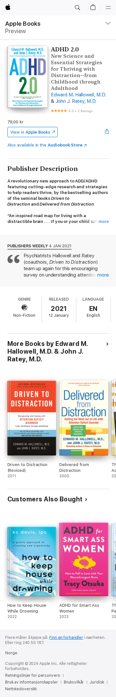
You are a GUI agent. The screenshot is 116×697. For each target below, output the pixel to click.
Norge (11, 653)
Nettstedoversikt (21, 689)
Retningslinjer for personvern (32, 675)
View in (30, 132)
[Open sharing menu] (107, 132)
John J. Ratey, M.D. (75, 101)
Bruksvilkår (74, 682)
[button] (77, 7)
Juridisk (97, 682)
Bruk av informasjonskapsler (31, 682)
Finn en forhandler (66, 637)
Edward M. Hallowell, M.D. (78, 95)
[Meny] (108, 7)
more (104, 221)
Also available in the (45, 145)
